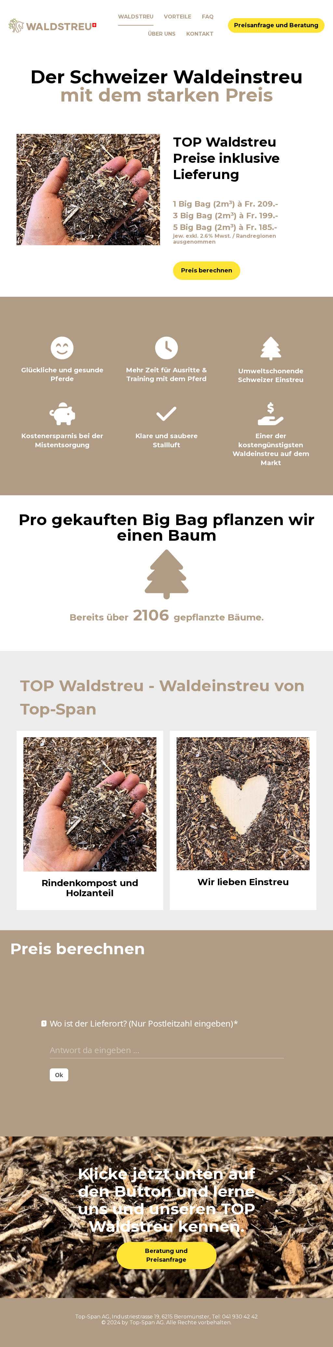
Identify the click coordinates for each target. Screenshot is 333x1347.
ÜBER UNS (162, 34)
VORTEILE (177, 17)
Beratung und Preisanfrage (166, 1255)
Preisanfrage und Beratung (276, 25)
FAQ (208, 17)
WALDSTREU (135, 17)
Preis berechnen (206, 270)
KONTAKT (200, 34)
